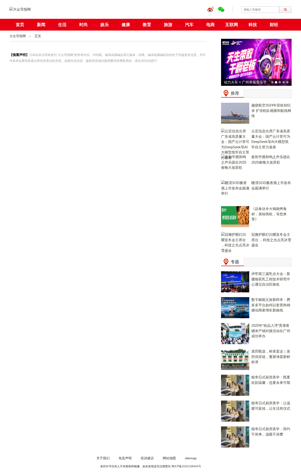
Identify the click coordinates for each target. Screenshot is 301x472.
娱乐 (104, 24)
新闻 (41, 24)
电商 (210, 24)
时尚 (83, 24)
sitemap (191, 458)
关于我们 (103, 458)
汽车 (189, 24)
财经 (274, 24)
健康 (126, 24)
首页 (20, 24)
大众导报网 (17, 36)
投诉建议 (147, 458)
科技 (253, 24)
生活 (62, 24)
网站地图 (169, 458)
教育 (147, 24)
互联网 (231, 24)
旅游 (168, 24)
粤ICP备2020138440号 (186, 466)
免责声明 (125, 458)
